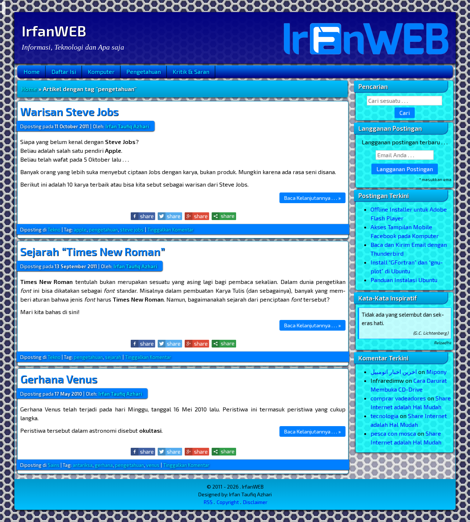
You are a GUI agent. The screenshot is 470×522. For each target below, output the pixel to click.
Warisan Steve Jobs (69, 111)
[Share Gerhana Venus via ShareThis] (223, 452)
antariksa (83, 465)
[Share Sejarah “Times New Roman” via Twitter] (170, 344)
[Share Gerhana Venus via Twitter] (170, 452)
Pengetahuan (143, 71)
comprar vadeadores (398, 398)
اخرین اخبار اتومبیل (393, 371)
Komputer (101, 71)
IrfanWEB (54, 30)
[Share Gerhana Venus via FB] (143, 452)
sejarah (113, 357)
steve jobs (132, 230)
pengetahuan (103, 230)
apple (80, 230)
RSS (208, 502)
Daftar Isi (63, 71)
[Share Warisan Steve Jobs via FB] (143, 216)
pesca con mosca (393, 433)
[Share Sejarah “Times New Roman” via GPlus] (197, 344)
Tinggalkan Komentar (171, 230)
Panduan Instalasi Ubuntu (403, 279)
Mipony (436, 371)
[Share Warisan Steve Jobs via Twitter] (170, 216)
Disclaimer (255, 502)
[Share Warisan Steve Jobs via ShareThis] (223, 216)
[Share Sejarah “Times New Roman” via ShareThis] (223, 344)
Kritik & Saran (191, 71)
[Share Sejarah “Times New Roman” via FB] (143, 344)
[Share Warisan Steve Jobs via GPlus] (197, 216)
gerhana (104, 465)
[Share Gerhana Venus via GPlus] (197, 452)
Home (32, 71)
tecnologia (384, 415)
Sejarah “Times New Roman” (92, 251)
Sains (53, 465)
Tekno (54, 230)
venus (152, 465)
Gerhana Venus (58, 378)
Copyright (228, 502)
